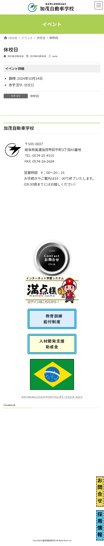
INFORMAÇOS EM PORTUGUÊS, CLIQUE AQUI (52, 397)
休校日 (29, 85)
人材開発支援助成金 (52, 344)
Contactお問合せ (52, 260)
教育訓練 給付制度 (54, 319)
